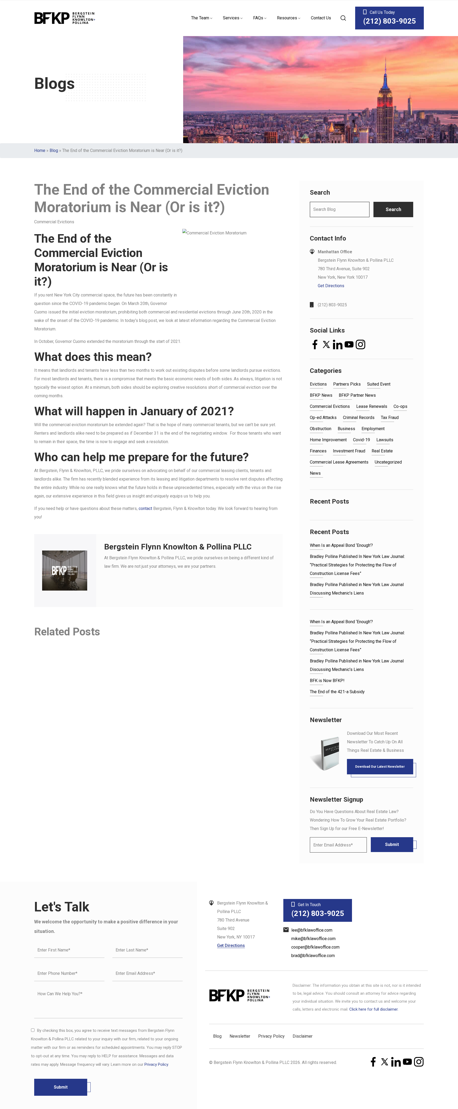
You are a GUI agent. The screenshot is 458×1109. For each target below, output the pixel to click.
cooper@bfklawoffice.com (315, 947)
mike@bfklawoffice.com (313, 938)
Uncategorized (388, 462)
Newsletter (240, 1036)
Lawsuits (384, 439)
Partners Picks (347, 384)
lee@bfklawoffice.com (311, 930)
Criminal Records (359, 417)
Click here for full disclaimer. (373, 1009)
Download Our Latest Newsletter (380, 767)
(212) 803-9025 (332, 304)
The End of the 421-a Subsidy (337, 691)
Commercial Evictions (330, 406)
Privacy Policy (156, 1064)
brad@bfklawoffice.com (313, 955)
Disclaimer (302, 1036)
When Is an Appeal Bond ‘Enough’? (341, 545)
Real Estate (382, 450)
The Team (200, 17)
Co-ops (400, 406)
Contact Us (321, 17)
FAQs (258, 17)
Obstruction (320, 428)
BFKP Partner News (357, 395)
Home (39, 150)
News (315, 473)
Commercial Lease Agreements (339, 462)
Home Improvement (328, 439)
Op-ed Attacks (323, 417)
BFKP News (321, 395)
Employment (373, 428)
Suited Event (378, 384)
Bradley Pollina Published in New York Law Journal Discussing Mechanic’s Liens (357, 589)
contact (145, 508)
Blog (54, 150)
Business (346, 428)
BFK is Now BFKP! (327, 680)
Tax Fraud (390, 417)
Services (231, 17)
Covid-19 (361, 439)
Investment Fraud (349, 450)
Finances (318, 450)
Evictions (318, 384)
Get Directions (331, 285)
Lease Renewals (371, 406)
